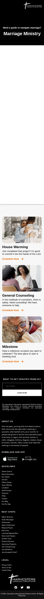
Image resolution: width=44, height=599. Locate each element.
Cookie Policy (6, 570)
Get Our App (6, 504)
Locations (5, 488)
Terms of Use (6, 567)
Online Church (7, 471)
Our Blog (5, 501)
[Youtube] (28, 587)
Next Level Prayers (8, 536)
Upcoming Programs (9, 544)
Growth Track (6, 539)
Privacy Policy (7, 565)
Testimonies (6, 522)
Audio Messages (8, 520)
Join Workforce (7, 549)
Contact (4, 498)
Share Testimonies (8, 525)
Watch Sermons (7, 517)
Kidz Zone (5, 530)
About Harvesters (8, 474)
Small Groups (6, 490)
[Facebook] (16, 587)
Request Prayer (7, 528)
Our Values (6, 477)
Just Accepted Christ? (9, 552)
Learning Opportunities (10, 533)
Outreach (5, 493)
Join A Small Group (8, 547)
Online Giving (6, 482)
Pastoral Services (8, 541)
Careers (4, 479)
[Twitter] (22, 587)
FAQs (4, 496)
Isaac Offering (7, 485)
